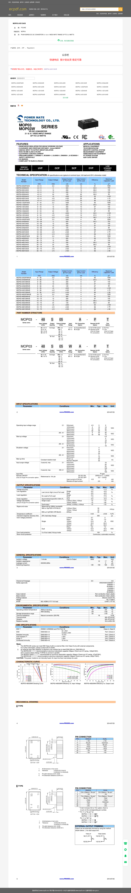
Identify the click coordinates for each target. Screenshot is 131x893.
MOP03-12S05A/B (102, 87)
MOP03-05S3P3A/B (17, 83)
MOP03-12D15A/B (17, 94)
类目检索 (20, 15)
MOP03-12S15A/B (38, 91)
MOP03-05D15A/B (59, 87)
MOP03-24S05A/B (59, 94)
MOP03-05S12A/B (59, 83)
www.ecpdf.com (80, 890)
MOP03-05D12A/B (38, 87)
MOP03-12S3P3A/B (82, 87)
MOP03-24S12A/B (81, 94)
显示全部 (65, 97)
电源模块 (43, 15)
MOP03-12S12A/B (17, 91)
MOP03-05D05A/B (17, 87)
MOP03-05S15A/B (81, 83)
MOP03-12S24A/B (59, 91)
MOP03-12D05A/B (81, 91)
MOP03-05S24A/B (102, 83)
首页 (9, 15)
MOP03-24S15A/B (102, 94)
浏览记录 (66, 15)
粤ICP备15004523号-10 (56, 890)
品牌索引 (31, 15)
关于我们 (55, 15)
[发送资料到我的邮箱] (22, 106)
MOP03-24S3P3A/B (39, 94)
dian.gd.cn (95, 890)
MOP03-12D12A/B (102, 91)
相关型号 (13, 78)
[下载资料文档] (19, 106)
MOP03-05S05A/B (38, 83)
